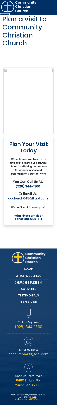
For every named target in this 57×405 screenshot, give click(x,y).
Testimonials (28, 295)
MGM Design (35, 399)
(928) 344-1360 (28, 186)
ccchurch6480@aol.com (28, 198)
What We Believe (28, 276)
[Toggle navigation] (5, 16)
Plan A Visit (28, 302)
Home (28, 269)
